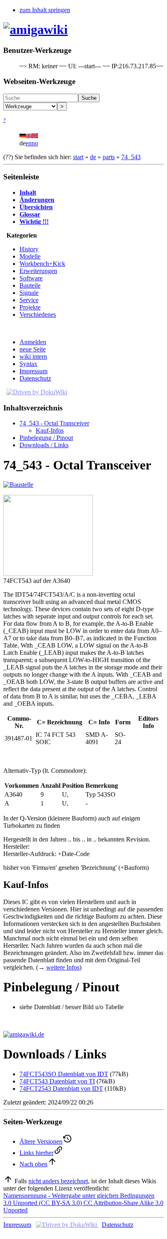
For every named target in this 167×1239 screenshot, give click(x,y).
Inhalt (27, 192)
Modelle (30, 256)
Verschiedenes (37, 314)
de (93, 157)
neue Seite (32, 349)
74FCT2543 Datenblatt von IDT (61, 1088)
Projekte (30, 307)
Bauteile (30, 285)
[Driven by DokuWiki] (36, 392)
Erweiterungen (38, 270)
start (78, 157)
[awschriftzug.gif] (23, 1034)
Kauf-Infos (50, 430)
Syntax (28, 363)
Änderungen (36, 199)
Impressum (33, 371)
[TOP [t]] (8, 1181)
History (29, 249)
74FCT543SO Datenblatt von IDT (63, 1074)
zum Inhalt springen (44, 9)
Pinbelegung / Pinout (46, 437)
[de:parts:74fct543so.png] (48, 573)
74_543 (131, 157)
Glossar (29, 214)
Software (31, 278)
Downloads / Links (44, 445)
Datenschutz (35, 378)
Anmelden (32, 342)
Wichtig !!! (34, 221)
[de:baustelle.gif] (18, 484)
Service (29, 300)
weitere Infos (62, 967)
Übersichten (36, 207)
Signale (29, 292)
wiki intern (33, 356)
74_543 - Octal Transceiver (54, 423)
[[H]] (35, 29)
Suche (88, 98)
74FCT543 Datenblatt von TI (57, 1081)
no (35, 143)
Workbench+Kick (42, 263)
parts (109, 157)
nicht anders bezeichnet (58, 1181)
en (29, 143)
